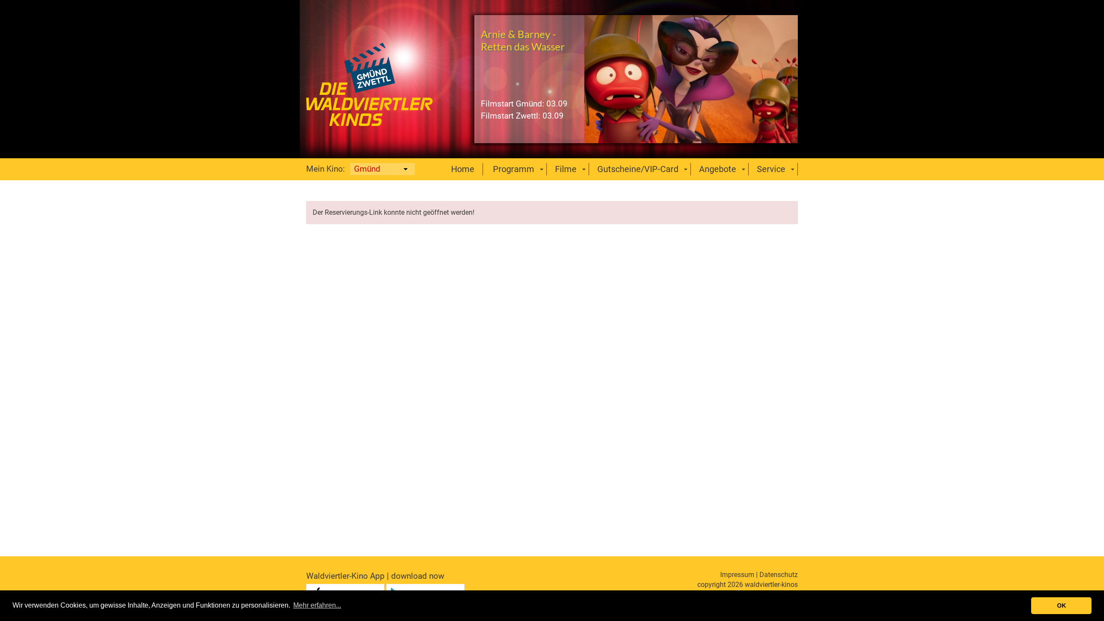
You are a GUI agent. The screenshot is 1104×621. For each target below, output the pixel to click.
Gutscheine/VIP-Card (637, 169)
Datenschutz (778, 575)
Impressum (737, 575)
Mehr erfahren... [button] (317, 605)
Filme (566, 169)
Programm (513, 169)
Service (771, 169)
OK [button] (1061, 605)
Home (462, 169)
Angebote (717, 169)
